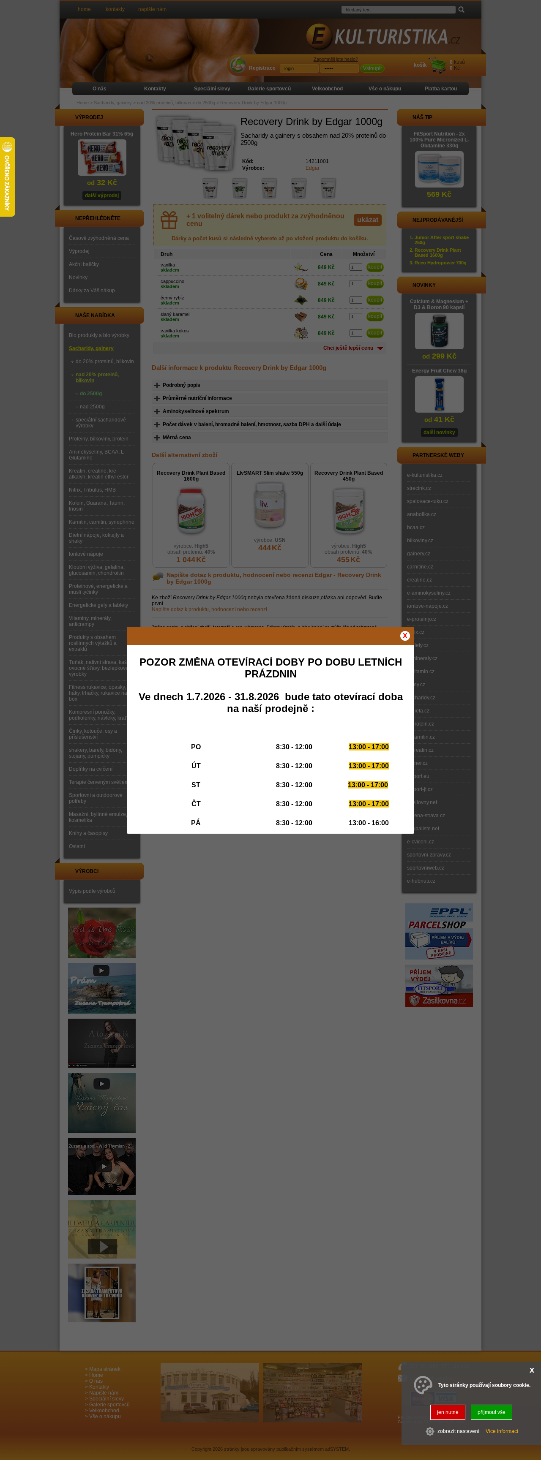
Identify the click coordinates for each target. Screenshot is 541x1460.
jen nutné (448, 1412)
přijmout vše (491, 1412)
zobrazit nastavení (458, 1432)
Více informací (502, 1432)
